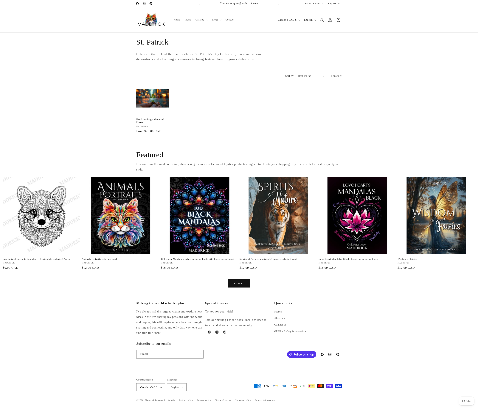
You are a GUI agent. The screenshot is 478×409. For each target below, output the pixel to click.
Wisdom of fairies (407, 259)
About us (279, 318)
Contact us (280, 324)
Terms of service (223, 400)
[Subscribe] (199, 354)
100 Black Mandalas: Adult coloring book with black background (197, 259)
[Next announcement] (279, 3)
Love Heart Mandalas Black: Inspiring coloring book (348, 259)
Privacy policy (204, 400)
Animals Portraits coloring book (100, 259)
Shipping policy (243, 400)
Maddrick (150, 400)
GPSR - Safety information (290, 331)
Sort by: (289, 76)
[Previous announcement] (199, 3)
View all (239, 283)
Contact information (265, 400)
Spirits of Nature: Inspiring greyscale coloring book (268, 259)
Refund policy (186, 400)
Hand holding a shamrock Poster (150, 121)
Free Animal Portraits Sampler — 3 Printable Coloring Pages (36, 259)
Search (278, 311)
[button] (201, 20)
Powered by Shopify (165, 400)
